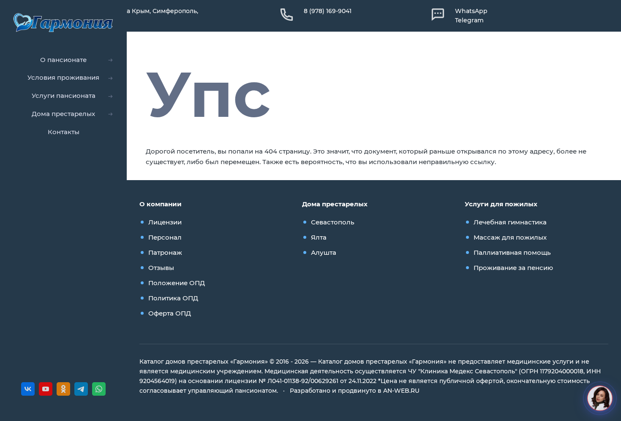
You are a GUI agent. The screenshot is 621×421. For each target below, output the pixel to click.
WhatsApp (471, 11)
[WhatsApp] (99, 389)
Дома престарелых (335, 204)
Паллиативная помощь (512, 252)
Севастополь (332, 222)
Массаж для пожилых (510, 237)
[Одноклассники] (63, 389)
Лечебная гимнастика (510, 222)
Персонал (165, 237)
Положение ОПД (176, 283)
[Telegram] (81, 389)
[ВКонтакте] (28, 389)
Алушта (323, 252)
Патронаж (165, 252)
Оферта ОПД (169, 313)
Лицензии (165, 222)
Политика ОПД (173, 298)
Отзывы (161, 268)
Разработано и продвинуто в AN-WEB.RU (354, 390)
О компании (160, 204)
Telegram (469, 20)
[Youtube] (45, 389)
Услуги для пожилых (501, 204)
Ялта (319, 237)
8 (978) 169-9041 (327, 11)
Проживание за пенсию (513, 268)
